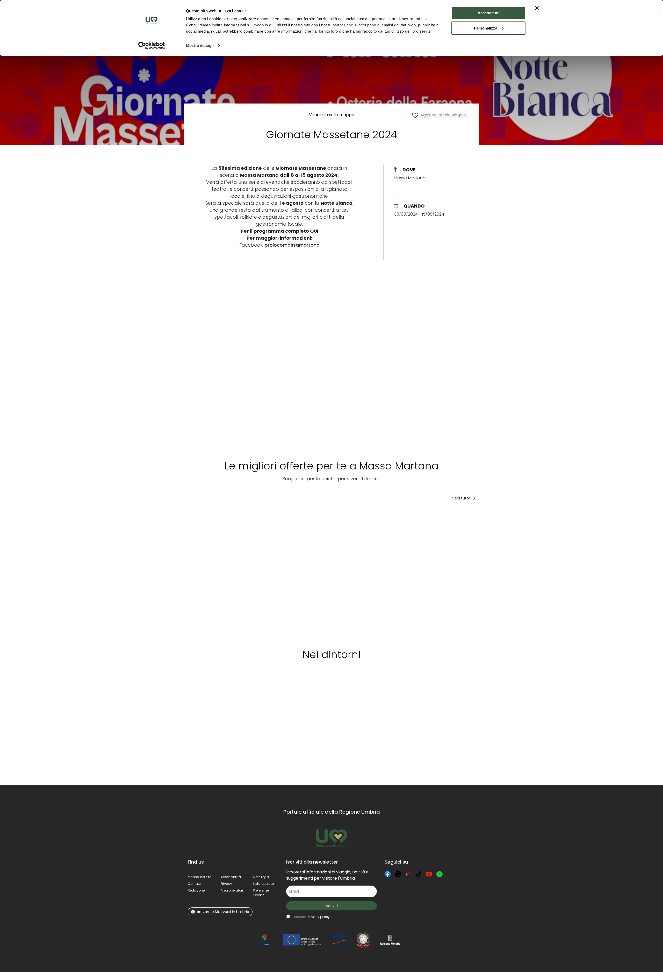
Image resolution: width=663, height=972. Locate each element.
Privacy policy (319, 917)
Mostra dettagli (200, 45)
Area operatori (232, 890)
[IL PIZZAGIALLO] (210, 573)
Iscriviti (332, 905)
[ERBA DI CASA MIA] (385, 573)
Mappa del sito (199, 877)
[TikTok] (419, 874)
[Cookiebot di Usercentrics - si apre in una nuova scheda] (151, 45)
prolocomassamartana (292, 245)
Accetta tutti (489, 13)
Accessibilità (231, 877)
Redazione (196, 890)
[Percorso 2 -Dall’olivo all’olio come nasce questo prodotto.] (299, 573)
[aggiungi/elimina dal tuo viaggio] (250, 688)
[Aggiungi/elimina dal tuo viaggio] (229, 515)
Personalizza (485, 28)
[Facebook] (388, 874)
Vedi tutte (461, 498)
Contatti (194, 883)
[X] (398, 874)
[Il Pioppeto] (471, 573)
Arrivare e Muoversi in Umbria (223, 911)
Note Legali (261, 877)
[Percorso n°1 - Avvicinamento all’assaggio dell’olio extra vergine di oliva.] (524, 573)
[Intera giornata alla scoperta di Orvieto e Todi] (257, 573)
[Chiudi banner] (537, 8)
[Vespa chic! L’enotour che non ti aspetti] (428, 573)
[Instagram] (408, 874)
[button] (261, 892)
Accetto (312, 917)
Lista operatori (264, 883)
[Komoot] (439, 874)
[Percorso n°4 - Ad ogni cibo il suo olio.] (342, 573)
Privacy (226, 883)
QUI (314, 231)
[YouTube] (429, 874)
